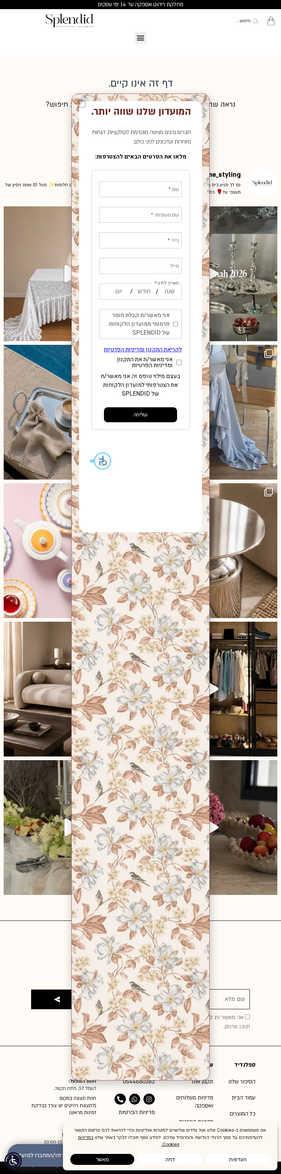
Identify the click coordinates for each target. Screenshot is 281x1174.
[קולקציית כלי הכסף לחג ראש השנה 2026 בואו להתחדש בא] (209, 273)
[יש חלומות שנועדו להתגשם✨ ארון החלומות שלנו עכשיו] (209, 689)
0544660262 (139, 1081)
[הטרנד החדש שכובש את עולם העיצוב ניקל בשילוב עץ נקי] (209, 550)
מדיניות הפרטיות (137, 1112)
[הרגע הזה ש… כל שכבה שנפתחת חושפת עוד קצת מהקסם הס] (209, 827)
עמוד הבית (243, 1097)
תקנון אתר (202, 1081)
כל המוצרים (242, 1113)
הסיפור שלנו (241, 1081)
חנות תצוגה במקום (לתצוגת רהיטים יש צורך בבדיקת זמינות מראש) (63, 1105)
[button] (141, 38)
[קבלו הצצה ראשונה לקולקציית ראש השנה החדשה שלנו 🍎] (209, 412)
